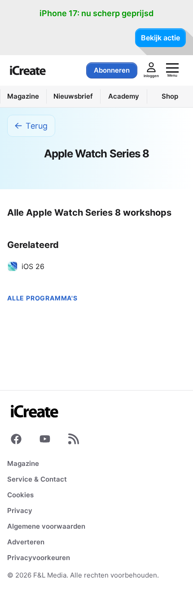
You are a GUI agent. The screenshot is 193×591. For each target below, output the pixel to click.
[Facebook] (16, 441)
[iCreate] (27, 70)
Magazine (23, 463)
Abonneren (112, 70)
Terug (37, 125)
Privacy (19, 510)
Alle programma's (42, 298)
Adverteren (25, 542)
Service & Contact (37, 479)
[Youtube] (45, 441)
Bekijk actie (160, 37)
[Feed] (74, 441)
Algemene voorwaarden (46, 526)
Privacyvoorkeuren (38, 557)
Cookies (20, 495)
